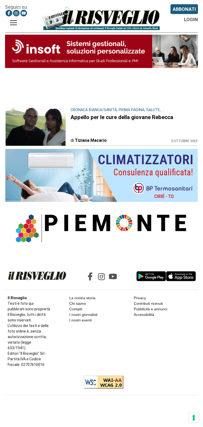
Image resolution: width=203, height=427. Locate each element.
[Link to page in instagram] (16, 13)
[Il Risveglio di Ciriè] (101, 18)
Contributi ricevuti (148, 303)
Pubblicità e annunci (150, 309)
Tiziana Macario (91, 140)
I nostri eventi (80, 320)
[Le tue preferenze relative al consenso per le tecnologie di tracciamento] (194, 418)
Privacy (140, 298)
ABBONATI (184, 9)
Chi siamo (77, 303)
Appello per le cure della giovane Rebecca (122, 117)
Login (191, 19)
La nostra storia (82, 298)
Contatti (75, 309)
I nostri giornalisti (83, 314)
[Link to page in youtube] (23, 13)
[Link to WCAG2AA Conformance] (101, 382)
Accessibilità (144, 314)
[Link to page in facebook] (9, 13)
